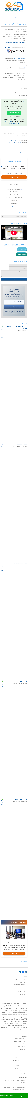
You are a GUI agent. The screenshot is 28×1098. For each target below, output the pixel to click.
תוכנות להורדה (16, 135)
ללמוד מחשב (16, 1028)
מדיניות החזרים (21, 991)
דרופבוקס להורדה (23, 135)
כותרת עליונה (19, 1023)
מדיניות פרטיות (21, 994)
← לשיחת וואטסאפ (14, 112)
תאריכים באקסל (6, 1032)
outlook (7, 1004)
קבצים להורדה (21, 1071)
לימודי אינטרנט (10, 1023)
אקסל (24, 1010)
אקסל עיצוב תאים (8, 1012)
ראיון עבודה (14, 1032)
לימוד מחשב (10, 1026)
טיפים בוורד (9, 1021)
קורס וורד (20, 1032)
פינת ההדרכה (21, 1052)
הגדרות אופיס (18, 1015)
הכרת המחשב (15, 1017)
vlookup (15, 1003)
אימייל (3, 1008)
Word (17, 1063)
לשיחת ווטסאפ (21, 254)
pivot (12, 1003)
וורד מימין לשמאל (19, 1019)
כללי (15, 133)
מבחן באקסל (9, 1027)
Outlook (17, 1058)
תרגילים (23, 1073)
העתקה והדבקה (6, 1017)
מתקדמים (22, 1049)
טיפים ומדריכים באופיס (19, 1041)
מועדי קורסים (21, 1046)
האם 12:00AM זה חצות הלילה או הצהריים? (14, 1085)
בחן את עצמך (14, 177)
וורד (25, 1019)
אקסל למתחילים (15, 1010)
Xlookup (20, 1006)
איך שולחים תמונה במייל (12, 1008)
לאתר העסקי (14, 953)
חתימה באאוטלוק (9, 1019)
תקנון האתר (22, 997)
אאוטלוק (13, 1006)
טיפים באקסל (18, 1021)
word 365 (21, 1004)
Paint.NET (7, 48)
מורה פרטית (12, 1030)
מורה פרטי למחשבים (21, 1030)
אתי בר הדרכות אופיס (19, 979)
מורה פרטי (4, 1028)
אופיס (8, 1006)
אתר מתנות (22, 982)
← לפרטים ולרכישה (14, 207)
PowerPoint (16, 1060)
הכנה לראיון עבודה (20, 1039)
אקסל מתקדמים (16, 1012)
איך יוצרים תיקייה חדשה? (15, 142)
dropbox (10, 133)
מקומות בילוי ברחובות (19, 984)
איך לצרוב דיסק (15, 140)
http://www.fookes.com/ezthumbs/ (15, 42)
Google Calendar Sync (19, 58)
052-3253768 (12, 116)
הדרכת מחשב (10, 1015)
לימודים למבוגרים (21, 1026)
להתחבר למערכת (21, 153)
